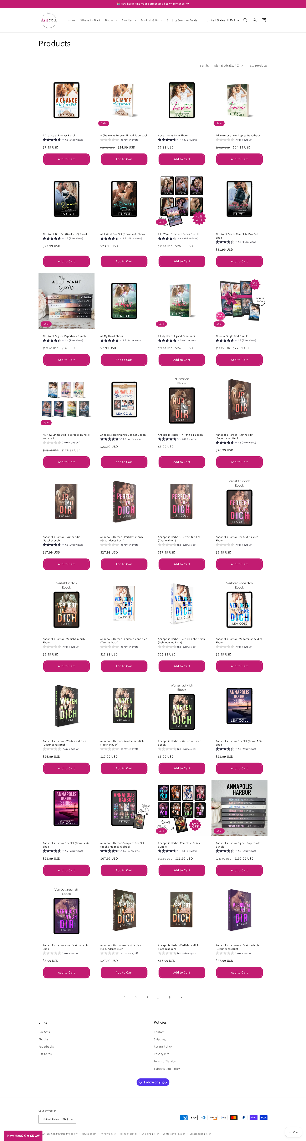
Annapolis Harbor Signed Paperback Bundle (238, 845)
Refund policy (89, 1133)
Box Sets (44, 1032)
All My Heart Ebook (111, 336)
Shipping (160, 1039)
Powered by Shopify (67, 1133)
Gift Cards (45, 1054)
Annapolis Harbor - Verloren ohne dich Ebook (239, 640)
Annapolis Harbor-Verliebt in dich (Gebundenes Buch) (120, 947)
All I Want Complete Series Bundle (178, 234)
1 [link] (125, 997)
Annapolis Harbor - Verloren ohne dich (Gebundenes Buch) (181, 640)
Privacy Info (161, 1054)
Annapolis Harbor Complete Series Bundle (179, 845)
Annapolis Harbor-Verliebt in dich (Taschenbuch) (178, 947)
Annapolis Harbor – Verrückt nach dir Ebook (65, 947)
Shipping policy (150, 1133)
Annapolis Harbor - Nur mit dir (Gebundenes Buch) (234, 436)
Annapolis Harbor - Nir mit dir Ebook (180, 435)
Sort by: (205, 65)
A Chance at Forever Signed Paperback (124, 135)
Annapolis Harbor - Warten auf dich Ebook (179, 743)
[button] (111, 20)
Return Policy (163, 1046)
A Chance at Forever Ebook (59, 135)
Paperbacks (46, 1046)
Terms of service (129, 1133)
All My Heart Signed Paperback (176, 336)
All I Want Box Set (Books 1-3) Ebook (65, 234)
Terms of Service (165, 1061)
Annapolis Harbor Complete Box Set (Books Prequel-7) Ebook (122, 845)
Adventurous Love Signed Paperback (238, 135)
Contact (159, 1032)
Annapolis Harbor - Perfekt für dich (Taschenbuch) (179, 538)
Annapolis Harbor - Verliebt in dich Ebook (64, 640)
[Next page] (181, 997)
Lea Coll (51, 1133)
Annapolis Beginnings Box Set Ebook (123, 435)
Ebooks (44, 1039)
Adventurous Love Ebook (173, 135)
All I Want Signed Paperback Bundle (64, 336)
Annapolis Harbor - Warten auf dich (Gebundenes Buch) (64, 743)
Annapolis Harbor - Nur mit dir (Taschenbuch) (61, 538)
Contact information (174, 1133)
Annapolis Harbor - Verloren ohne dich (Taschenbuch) (123, 640)
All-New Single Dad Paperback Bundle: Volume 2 (66, 436)
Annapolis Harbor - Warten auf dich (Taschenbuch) (122, 743)
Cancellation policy (200, 1133)
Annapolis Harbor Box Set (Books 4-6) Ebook (66, 845)
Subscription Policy (167, 1068)
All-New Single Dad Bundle (232, 336)
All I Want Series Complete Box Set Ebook (237, 236)
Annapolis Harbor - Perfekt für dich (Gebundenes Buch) (121, 538)
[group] (63, 140)
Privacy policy (108, 1133)
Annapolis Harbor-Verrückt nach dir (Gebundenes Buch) (237, 947)
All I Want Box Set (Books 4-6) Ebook (122, 234)
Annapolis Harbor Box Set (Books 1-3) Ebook (239, 743)
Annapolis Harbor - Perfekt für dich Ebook (237, 538)
